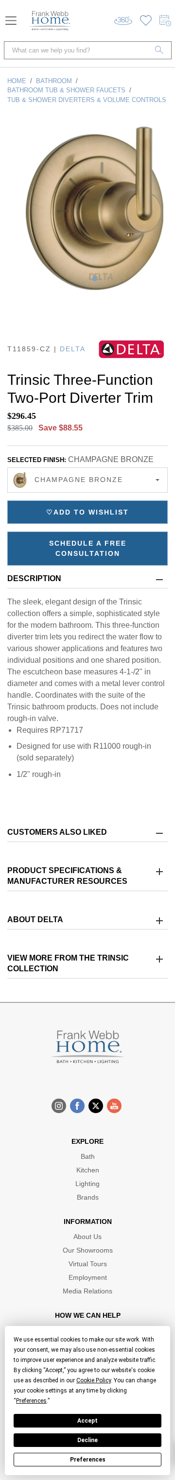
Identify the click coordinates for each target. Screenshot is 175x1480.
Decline (87, 1440)
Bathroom (54, 81)
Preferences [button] (31, 1400)
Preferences (87, 1459)
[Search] (159, 50)
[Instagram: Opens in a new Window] (59, 1106)
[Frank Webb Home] (50, 20)
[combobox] (87, 480)
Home (16, 81)
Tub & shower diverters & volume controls (86, 99)
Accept (87, 1420)
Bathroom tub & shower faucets (66, 90)
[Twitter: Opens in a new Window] (95, 1106)
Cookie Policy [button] (93, 1380)
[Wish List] (146, 21)
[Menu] (11, 21)
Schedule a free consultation (87, 548)
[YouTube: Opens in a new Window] (114, 1106)
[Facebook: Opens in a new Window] (77, 1106)
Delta (73, 349)
